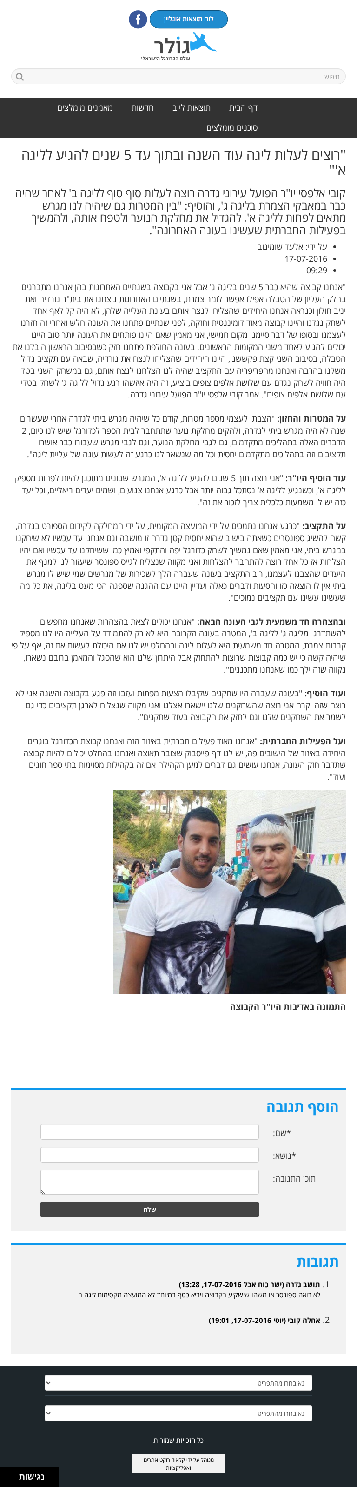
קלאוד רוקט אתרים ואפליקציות (168, 1464)
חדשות (143, 107)
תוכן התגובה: (294, 1178)
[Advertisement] (178, 1055)
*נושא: (284, 1155)
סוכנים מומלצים (232, 127)
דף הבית (243, 107)
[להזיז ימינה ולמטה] (12, 1479)
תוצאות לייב (191, 107)
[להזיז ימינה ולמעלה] (12, 1474)
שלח (149, 1209)
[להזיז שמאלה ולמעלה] (7, 1474)
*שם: (282, 1132)
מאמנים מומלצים (85, 107)
